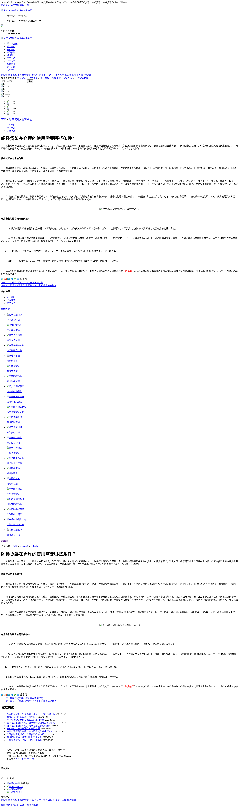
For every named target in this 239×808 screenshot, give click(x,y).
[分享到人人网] (12, 279)
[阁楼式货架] (13, 366)
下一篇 (28, 285)
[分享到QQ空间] (2, 279)
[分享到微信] (15, 279)
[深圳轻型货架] (14, 325)
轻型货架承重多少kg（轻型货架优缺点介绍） (29, 725)
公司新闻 (11, 125)
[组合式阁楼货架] (15, 386)
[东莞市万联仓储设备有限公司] (16, 10)
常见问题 (11, 131)
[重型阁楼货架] (14, 376)
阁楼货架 (11, 49)
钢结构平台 (12, 361)
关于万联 (15, 5)
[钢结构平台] (13, 355)
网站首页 (13, 43)
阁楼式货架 (12, 371)
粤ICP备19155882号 (24, 758)
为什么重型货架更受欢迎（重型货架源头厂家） (30, 731)
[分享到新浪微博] (5, 279)
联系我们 (11, 70)
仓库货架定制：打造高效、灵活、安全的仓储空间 (31, 714)
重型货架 (11, 46)
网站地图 (24, 5)
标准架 (10, 55)
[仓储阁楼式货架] (15, 396)
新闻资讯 (11, 64)
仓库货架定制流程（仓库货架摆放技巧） (26, 734)
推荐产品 (5, 309)
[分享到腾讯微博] (8, 279)
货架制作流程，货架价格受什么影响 (24, 740)
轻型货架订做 (13, 320)
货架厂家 (68, 78)
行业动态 (27, 119)
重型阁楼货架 (13, 381)
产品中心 (5, 5)
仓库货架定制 (82, 78)
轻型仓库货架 (13, 340)
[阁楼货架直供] (14, 417)
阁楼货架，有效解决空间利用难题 (23, 728)
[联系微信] (12, 783)
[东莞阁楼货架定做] (17, 407)
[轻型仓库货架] (14, 335)
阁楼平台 (56, 78)
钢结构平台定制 (14, 350)
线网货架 (24, 800)
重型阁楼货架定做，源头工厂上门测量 (25, 720)
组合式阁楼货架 (14, 391)
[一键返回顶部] (14, 792)
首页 (3, 119)
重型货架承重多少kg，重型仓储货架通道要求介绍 (31, 723)
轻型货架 (11, 52)
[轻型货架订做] (14, 315)
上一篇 (22, 282)
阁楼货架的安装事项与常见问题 (22, 717)
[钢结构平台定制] (15, 345)
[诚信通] (2, 26)
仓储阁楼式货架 (14, 402)
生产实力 (11, 61)
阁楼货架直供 (13, 422)
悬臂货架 (15, 800)
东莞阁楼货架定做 (15, 412)
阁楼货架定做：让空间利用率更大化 (24, 737)
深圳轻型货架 (13, 330)
